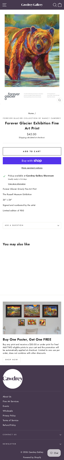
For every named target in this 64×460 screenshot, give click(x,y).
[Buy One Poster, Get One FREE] (32, 318)
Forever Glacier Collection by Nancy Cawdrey (32, 118)
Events (6, 406)
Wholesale (8, 410)
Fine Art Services (11, 401)
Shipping (22, 137)
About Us (7, 396)
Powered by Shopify (32, 457)
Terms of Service (10, 420)
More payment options (31, 167)
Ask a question (14, 225)
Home (31, 113)
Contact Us (10, 434)
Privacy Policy (9, 415)
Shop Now (11, 359)
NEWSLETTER (9, 444)
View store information (16, 184)
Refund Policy (9, 425)
